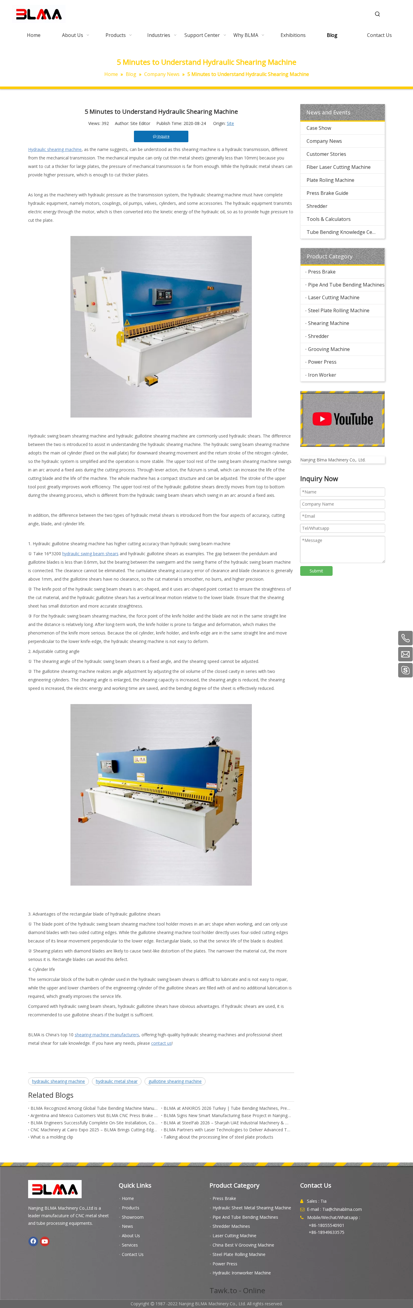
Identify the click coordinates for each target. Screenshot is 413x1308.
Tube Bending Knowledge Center (344, 232)
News (127, 1226)
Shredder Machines (231, 1226)
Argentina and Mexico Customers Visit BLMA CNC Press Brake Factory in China (95, 1115)
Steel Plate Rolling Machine (338, 310)
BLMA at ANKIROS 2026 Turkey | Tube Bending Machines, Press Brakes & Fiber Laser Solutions (228, 1108)
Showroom (133, 1217)
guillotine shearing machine (175, 1081)
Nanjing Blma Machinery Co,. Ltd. (333, 460)
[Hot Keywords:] (377, 14)
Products (130, 1208)
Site (230, 123)
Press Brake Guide (327, 193)
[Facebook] (33, 1241)
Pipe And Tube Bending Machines (346, 284)
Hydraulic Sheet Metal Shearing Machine (252, 1208)
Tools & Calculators (329, 219)
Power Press (322, 362)
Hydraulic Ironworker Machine (242, 1273)
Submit (316, 571)
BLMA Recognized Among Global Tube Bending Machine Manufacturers (95, 1108)
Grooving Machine (329, 349)
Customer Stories (326, 154)
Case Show (319, 128)
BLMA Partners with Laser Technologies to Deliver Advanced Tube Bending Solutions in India (228, 1130)
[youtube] (342, 419)
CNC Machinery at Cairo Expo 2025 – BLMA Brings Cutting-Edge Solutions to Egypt (95, 1130)
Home (128, 1198)
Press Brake (322, 271)
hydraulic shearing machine (58, 1081)
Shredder (317, 206)
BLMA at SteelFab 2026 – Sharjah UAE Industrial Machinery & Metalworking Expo (228, 1123)
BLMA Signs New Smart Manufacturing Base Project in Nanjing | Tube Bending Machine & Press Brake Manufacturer (228, 1115)
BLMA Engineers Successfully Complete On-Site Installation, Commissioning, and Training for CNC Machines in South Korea (95, 1123)
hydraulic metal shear (117, 1081)
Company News (324, 141)
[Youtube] (45, 1241)
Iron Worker (322, 375)
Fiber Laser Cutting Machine (339, 167)
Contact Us (133, 1254)
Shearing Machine (328, 323)
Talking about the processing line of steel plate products (218, 1137)
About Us (131, 1235)
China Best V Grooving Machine (243, 1245)
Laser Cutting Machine (333, 297)
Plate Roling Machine (330, 180)
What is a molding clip (52, 1137)
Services (130, 1245)
